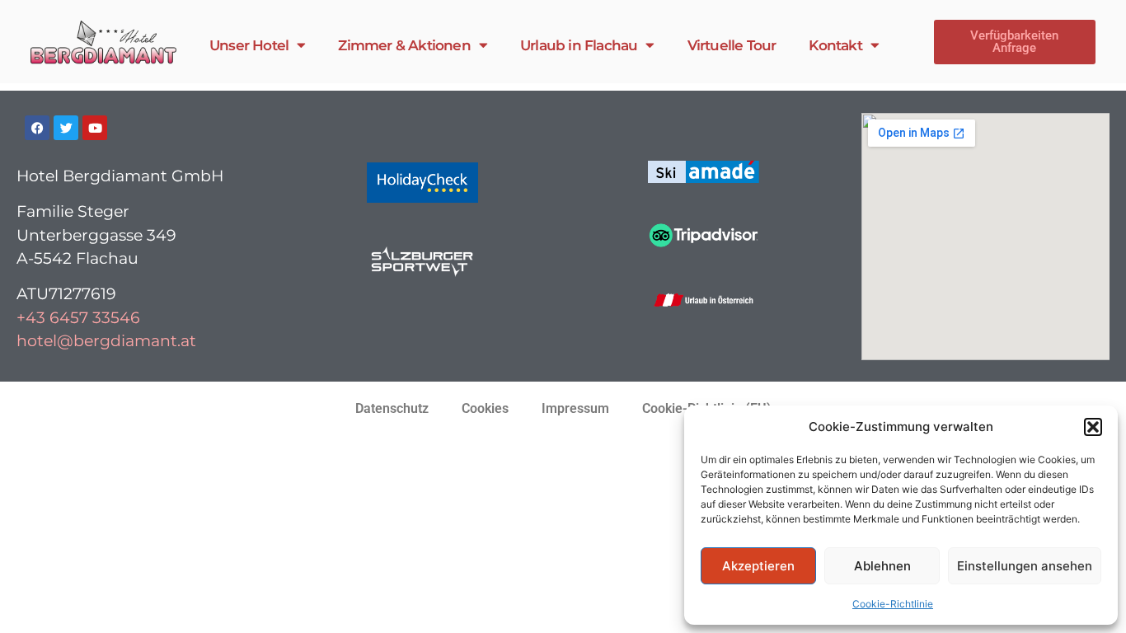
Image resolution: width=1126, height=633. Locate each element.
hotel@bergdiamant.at (106, 340)
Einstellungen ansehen (1024, 566)
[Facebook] (37, 127)
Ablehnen (882, 566)
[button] (1093, 427)
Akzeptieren (758, 566)
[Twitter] (66, 127)
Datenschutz (392, 408)
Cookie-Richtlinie (892, 604)
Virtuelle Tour (731, 45)
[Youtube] (94, 127)
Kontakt (835, 45)
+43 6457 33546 (78, 317)
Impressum (575, 408)
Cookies (485, 408)
